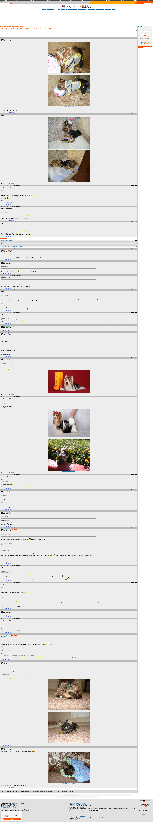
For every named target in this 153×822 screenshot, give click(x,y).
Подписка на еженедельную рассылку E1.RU (8, 807)
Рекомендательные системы (74, 819)
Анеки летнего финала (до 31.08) (6, 240)
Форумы (2, 26)
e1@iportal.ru (7, 804)
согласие (12, 815)
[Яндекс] (145, 43)
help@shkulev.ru (84, 804)
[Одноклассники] (11, 112)
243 (126, 30)
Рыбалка (113, 9)
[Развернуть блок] (138, 47)
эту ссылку (54, 791)
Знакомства (44, 9)
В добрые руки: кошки (82, 9)
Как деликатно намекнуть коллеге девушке (8, 241)
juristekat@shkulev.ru (102, 817)
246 (133, 30)
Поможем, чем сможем (100, 9)
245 (131, 30)
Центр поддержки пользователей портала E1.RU (77, 803)
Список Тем (2, 30)
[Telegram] (13, 112)
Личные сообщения (50, 9)
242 (124, 30)
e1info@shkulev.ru (96, 817)
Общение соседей (108, 9)
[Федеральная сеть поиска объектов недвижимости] (144, 815)
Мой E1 (139, 26)
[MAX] (10, 112)
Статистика (15, 30)
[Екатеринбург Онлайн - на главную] (87, 8)
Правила (10, 30)
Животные (7, 26)
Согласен (11, 819)
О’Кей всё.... (3, 243)
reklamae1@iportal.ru (15, 803)
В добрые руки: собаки (91, 9)
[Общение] (64, 8)
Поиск (6, 30)
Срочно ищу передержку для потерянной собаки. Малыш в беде (12, 246)
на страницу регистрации (146, 37)
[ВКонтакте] (9, 112)
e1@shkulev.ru (82, 816)
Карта (59, 9)
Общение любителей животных (71, 9)
